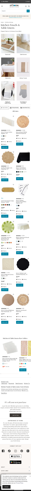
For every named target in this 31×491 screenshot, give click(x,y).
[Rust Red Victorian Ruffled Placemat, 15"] (7, 242)
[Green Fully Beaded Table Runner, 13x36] (4, 205)
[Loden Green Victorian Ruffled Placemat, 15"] (9, 242)
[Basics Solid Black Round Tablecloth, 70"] (19, 241)
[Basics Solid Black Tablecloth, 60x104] (17, 172)
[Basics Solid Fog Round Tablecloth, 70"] (22, 241)
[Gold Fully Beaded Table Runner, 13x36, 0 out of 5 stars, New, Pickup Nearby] (8, 190)
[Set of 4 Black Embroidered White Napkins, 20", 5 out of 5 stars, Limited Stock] (23, 190)
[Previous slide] (26, 374)
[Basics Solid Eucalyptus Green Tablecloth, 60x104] (22, 172)
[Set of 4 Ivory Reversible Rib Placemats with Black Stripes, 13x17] (7, 363)
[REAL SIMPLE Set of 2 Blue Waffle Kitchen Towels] (25, 363)
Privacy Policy (19, 483)
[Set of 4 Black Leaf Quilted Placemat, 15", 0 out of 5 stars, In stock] (23, 264)
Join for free (15, 415)
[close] (30, 476)
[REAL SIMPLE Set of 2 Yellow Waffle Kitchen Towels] (20, 363)
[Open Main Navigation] (2, 6)
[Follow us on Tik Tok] (9, 451)
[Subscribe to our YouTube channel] (28, 451)
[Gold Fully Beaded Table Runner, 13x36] (2, 205)
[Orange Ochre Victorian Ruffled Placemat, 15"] (11, 242)
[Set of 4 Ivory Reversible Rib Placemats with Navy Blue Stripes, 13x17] (3, 363)
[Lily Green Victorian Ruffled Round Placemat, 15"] (2, 242)
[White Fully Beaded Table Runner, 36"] (11, 205)
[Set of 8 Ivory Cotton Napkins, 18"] (2, 136)
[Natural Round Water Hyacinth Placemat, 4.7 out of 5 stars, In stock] (23, 121)
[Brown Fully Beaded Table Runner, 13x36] (7, 205)
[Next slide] (28, 374)
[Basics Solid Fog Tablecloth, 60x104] (21, 172)
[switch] (13, 116)
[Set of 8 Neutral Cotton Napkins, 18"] (6, 136)
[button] (14, 6)
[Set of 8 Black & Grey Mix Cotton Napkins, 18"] (4, 136)
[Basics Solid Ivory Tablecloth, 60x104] (24, 172)
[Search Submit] (28, 11)
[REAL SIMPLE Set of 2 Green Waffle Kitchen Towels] (24, 363)
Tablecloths (4, 383)
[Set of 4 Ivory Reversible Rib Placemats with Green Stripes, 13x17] (5, 363)
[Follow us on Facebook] (3, 451)
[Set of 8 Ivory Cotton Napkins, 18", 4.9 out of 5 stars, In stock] (8, 121)
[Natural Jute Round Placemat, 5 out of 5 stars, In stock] (23, 300)
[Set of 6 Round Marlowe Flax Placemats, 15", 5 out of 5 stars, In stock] (8, 300)
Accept (6, 486)
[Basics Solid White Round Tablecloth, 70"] (21, 241)
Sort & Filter (5, 107)
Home (2, 22)
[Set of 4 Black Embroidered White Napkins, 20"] (17, 205)
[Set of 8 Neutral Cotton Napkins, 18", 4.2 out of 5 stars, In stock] (8, 264)
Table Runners (19, 383)
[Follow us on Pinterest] (22, 451)
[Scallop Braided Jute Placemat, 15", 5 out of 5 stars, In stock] (8, 157)
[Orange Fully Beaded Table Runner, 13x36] (6, 205)
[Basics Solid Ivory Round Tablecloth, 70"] (17, 241)
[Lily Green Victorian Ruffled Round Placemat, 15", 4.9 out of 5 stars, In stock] (8, 227)
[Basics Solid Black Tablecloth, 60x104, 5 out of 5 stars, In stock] (23, 157)
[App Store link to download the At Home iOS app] (15, 456)
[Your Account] (26, 6)
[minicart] (29, 6)
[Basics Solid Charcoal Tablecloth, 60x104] (19, 172)
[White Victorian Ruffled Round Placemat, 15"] (6, 242)
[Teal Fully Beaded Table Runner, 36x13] (9, 205)
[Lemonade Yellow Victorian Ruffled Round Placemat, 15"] (4, 242)
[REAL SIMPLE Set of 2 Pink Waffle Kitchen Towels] (22, 363)
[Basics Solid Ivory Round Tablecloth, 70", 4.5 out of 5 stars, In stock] (23, 227)
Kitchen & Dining (9, 22)
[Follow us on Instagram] (15, 451)
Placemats (11, 383)
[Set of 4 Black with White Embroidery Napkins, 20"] (19, 205)
